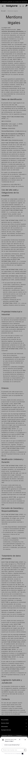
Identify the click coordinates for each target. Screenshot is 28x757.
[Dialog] (22, 754)
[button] (14, 378)
